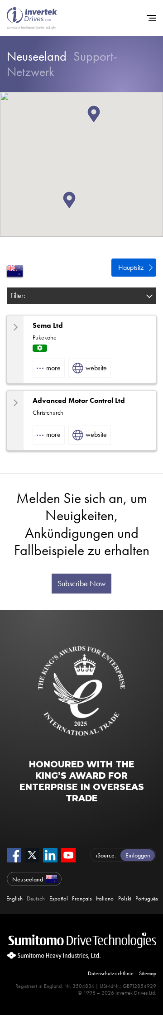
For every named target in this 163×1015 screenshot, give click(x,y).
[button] (100, 122)
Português (146, 898)
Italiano (105, 898)
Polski (124, 898)
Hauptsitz (131, 267)
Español (58, 898)
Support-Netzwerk (62, 64)
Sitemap (147, 973)
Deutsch (36, 898)
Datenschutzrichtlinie (111, 973)
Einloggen (137, 855)
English (14, 898)
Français (82, 898)
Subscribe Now (81, 584)
